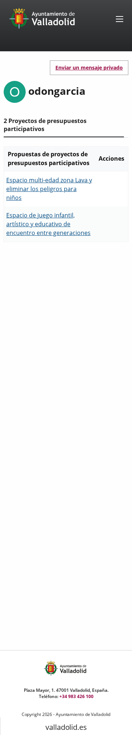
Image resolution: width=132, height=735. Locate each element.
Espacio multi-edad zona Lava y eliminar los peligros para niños (49, 189)
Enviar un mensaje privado (89, 67)
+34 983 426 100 (76, 696)
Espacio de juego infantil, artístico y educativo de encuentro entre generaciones (48, 224)
